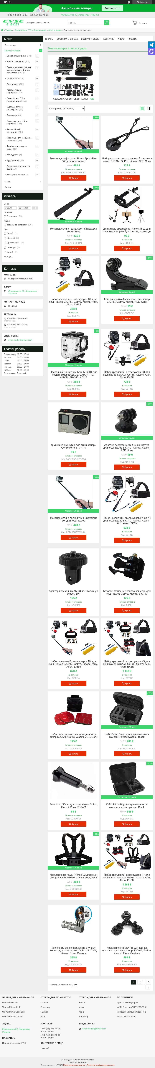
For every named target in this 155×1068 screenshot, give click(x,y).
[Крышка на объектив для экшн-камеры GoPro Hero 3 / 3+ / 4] (73, 421)
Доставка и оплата (67, 39)
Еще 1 (9, 256)
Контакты (108, 39)
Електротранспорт (16, 174)
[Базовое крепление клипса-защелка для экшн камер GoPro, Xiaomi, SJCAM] (127, 567)
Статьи (8, 187)
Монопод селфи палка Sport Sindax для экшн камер (73, 230)
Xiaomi (82, 1002)
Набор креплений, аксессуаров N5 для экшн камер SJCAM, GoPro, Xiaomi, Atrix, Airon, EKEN (127, 664)
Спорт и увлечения (16, 56)
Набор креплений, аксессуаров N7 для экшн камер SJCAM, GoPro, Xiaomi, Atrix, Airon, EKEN (127, 878)
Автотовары (12, 84)
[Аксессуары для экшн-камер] (73, 76)
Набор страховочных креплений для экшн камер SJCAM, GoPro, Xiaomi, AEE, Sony (127, 160)
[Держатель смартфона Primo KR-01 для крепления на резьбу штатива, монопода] (127, 205)
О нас (7, 181)
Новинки (132, 39)
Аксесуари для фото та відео (18, 167)
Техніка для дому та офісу (17, 147)
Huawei (44, 1012)
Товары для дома (15, 61)
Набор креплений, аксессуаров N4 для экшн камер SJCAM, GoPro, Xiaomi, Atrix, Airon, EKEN (73, 664)
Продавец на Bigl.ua (77, 1062)
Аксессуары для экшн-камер (70, 99)
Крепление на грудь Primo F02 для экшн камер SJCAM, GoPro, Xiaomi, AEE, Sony (73, 876)
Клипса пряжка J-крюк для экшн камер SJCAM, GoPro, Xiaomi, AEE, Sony (127, 300)
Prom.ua (90, 1060)
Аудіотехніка (13, 160)
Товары (9, 30)
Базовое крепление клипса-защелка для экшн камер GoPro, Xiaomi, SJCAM (127, 592)
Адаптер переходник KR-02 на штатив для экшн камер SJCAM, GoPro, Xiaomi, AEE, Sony (126, 448)
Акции (121, 39)
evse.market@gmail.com (20, 340)
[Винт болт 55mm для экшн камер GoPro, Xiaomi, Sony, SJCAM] (73, 780)
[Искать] (106, 22)
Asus (43, 1016)
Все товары (10, 45)
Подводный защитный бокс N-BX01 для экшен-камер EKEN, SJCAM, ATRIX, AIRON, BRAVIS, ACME (73, 375)
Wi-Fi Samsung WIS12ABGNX (131, 1007)
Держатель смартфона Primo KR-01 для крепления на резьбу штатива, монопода (127, 230)
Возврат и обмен (90, 39)
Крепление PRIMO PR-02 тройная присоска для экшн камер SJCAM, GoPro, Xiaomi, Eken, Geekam (127, 951)
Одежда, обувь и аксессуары (15, 108)
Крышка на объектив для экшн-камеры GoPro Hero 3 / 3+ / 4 (73, 446)
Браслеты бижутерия (127, 1002)
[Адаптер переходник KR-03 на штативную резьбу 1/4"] (73, 567)
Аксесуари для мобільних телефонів (19, 139)
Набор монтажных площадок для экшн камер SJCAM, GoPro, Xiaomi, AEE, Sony (73, 735)
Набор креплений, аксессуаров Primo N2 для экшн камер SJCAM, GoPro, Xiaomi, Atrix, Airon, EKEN (127, 521)
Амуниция (12, 115)
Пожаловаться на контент (74, 1065)
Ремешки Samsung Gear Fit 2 (131, 1012)
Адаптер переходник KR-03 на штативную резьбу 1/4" (73, 592)
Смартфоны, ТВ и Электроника (30, 30)
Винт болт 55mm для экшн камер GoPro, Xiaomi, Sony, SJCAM (73, 806)
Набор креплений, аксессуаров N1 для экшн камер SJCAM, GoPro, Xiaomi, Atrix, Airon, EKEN (73, 302)
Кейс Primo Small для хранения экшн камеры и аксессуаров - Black (127, 735)
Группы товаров (12, 50)
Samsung (45, 1007)
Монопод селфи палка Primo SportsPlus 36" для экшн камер (73, 160)
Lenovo (44, 1002)
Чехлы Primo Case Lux (13, 1012)
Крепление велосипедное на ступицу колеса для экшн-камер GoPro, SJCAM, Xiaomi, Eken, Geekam (73, 951)
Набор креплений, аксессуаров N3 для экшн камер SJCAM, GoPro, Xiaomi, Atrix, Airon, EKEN (127, 375)
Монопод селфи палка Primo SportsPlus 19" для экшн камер (73, 519)
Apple (81, 1012)
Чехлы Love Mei (10, 1002)
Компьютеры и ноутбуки (14, 91)
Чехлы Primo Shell (11, 1007)
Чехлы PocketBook (126, 1016)
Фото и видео (55, 30)
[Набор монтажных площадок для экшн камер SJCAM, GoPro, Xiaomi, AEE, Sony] (73, 710)
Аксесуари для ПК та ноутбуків (17, 122)
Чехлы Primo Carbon (12, 1016)
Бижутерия (12, 78)
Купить (75, 178)
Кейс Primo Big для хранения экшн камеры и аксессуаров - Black (126, 806)
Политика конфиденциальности (101, 1065)
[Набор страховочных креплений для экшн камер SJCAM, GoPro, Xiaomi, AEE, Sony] (127, 134)
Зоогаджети (12, 154)
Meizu (81, 1007)
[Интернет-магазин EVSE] (13, 22)
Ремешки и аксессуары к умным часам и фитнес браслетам (19, 70)
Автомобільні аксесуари (13, 130)
